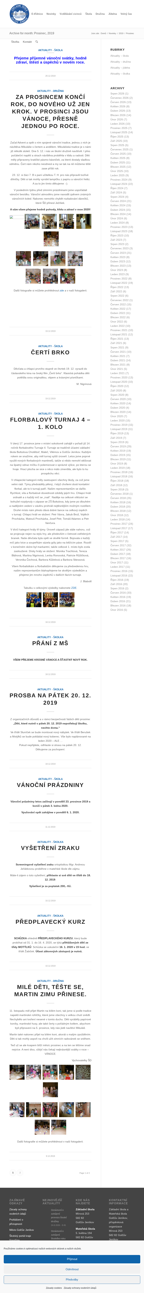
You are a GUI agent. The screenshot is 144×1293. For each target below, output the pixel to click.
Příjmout (72, 1259)
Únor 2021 (116, 368)
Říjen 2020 (116, 386)
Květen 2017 (117, 549)
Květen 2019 (117, 450)
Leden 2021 (117, 373)
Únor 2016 (116, 609)
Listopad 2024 (118, 183)
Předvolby (72, 1279)
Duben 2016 (117, 601)
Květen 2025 (117, 158)
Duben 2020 (117, 407)
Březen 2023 (118, 265)
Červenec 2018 (119, 493)
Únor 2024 (116, 218)
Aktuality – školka (120, 73)
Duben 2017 (117, 553)
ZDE (73, 587)
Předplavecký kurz (50, 922)
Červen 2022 (118, 304)
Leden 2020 (117, 420)
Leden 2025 (117, 175)
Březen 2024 (118, 214)
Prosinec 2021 (119, 330)
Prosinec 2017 (119, 523)
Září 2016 (116, 584)
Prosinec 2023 (119, 226)
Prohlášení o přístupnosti (16, 1221)
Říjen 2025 (116, 136)
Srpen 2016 (117, 588)
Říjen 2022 (116, 287)
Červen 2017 (118, 545)
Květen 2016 (117, 596)
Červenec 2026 (119, 97)
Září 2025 (116, 140)
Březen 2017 (118, 558)
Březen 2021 (118, 364)
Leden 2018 (117, 519)
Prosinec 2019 (119, 424)
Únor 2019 (116, 463)
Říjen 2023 (116, 235)
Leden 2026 (117, 123)
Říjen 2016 (116, 579)
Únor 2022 (116, 321)
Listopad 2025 (118, 132)
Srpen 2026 (117, 93)
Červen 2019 (118, 446)
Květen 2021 (117, 356)
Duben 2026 (117, 110)
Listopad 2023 (118, 231)
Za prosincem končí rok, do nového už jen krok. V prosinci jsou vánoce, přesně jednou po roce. (50, 111)
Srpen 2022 (117, 295)
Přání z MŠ (50, 643)
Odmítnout (72, 1269)
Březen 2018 (118, 510)
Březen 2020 (118, 411)
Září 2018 (116, 485)
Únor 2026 (116, 119)
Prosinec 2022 (119, 278)
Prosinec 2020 (119, 377)
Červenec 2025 (119, 149)
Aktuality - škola (50, 346)
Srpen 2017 (117, 541)
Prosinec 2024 (119, 179)
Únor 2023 (116, 269)
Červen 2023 (118, 252)
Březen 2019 (118, 459)
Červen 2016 (118, 592)
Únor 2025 (116, 171)
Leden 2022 (117, 325)
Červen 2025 (118, 153)
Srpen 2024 (117, 196)
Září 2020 (116, 390)
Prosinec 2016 (119, 571)
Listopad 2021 (118, 334)
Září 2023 (116, 239)
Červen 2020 (118, 399)
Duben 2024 (117, 209)
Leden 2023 (117, 274)
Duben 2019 (117, 454)
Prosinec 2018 (119, 472)
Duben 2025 (117, 162)
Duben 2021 (117, 360)
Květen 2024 (117, 205)
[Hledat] (37, 42)
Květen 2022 (117, 308)
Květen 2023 (117, 257)
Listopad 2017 (118, 528)
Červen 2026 (118, 102)
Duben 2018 (117, 506)
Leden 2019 (117, 467)
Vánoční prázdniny (50, 785)
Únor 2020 (116, 416)
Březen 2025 (118, 166)
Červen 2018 (118, 498)
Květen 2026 (117, 106)
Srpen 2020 (117, 394)
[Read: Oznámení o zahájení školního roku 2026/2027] (46, 1233)
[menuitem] (19, 14)
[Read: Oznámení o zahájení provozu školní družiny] (46, 1212)
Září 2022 (116, 291)
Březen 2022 (118, 317)
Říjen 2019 (116, 433)
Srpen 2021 (117, 347)
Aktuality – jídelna (120, 67)
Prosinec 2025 (119, 128)
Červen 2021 (118, 351)
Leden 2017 (117, 566)
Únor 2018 (116, 515)
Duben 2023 (117, 261)
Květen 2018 (117, 502)
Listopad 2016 (118, 575)
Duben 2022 (117, 313)
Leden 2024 (117, 222)
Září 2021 (116, 343)
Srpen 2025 (117, 145)
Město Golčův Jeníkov (21, 1230)
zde (62, 290)
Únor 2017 (116, 562)
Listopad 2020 (118, 381)
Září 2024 (116, 192)
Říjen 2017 (116, 532)
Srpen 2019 (117, 442)
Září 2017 (116, 536)
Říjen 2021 (116, 338)
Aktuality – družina (120, 61)
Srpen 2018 (117, 489)
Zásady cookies (54, 1288)
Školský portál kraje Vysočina (20, 1238)
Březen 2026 (118, 115)
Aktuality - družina (50, 91)
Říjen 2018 (116, 480)
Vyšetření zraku (50, 848)
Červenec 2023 (119, 248)
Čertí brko (50, 352)
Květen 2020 (117, 403)
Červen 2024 (118, 201)
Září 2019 (116, 437)
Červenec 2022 (119, 300)
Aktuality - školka (50, 637)
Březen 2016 (118, 605)
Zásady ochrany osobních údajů (80, 1288)
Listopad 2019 (118, 429)
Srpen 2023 (117, 244)
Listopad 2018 (118, 476)
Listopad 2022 (118, 282)
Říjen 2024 (116, 188)
